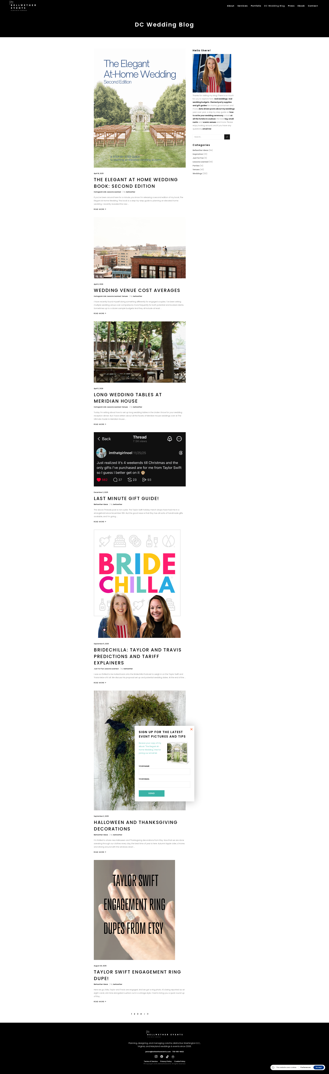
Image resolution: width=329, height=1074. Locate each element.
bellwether (130, 192)
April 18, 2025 (99, 173)
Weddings (197, 173)
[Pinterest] (161, 1056)
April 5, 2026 (98, 388)
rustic (195, 122)
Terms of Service (151, 1061)
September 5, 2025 (101, 644)
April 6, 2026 (98, 284)
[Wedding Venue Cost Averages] (140, 247)
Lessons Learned (114, 192)
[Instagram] (156, 1056)
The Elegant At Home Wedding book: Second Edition (136, 182)
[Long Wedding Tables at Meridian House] (140, 352)
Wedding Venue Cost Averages (137, 290)
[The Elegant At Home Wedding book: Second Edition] (140, 108)
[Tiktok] (167, 1056)
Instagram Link (100, 192)
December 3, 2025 (101, 492)
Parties (196, 165)
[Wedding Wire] (173, 1057)
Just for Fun (99, 668)
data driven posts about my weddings (217, 109)
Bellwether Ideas (101, 504)
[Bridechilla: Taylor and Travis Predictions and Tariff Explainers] (137, 584)
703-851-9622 (178, 1052)
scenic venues (209, 122)
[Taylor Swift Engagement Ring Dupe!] (134, 910)
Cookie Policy (179, 1061)
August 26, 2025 (100, 966)
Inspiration (198, 154)
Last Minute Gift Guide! (126, 498)
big (226, 119)
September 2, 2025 (101, 816)
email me (207, 129)
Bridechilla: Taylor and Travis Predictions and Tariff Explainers (138, 656)
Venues (125, 296)
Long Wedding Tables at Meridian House (128, 397)
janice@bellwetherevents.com (158, 1052)
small (231, 119)
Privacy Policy (166, 1061)
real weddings (221, 99)
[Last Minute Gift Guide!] (140, 459)
